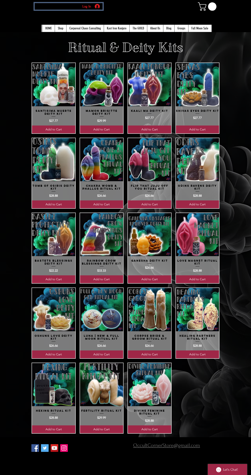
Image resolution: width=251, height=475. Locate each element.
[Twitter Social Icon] (45, 448)
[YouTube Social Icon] (54, 448)
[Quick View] (53, 84)
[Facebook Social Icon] (35, 448)
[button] (208, 6)
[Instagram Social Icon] (64, 448)
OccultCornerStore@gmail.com (166, 445)
